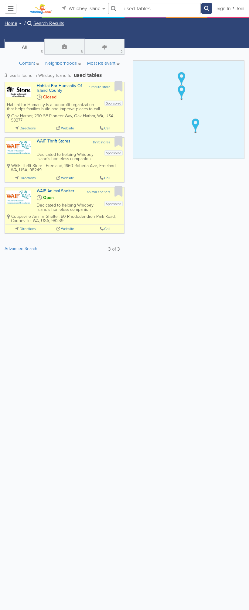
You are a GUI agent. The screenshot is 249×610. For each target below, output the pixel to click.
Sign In (224, 8)
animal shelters (99, 192)
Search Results (48, 23)
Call (107, 128)
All (32, 49)
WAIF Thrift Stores (53, 141)
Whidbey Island (84, 8)
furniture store (100, 87)
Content (27, 64)
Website (67, 128)
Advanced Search (21, 249)
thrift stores (102, 142)
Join (240, 8)
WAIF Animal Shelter (55, 191)
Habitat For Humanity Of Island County (59, 88)
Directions (28, 128)
